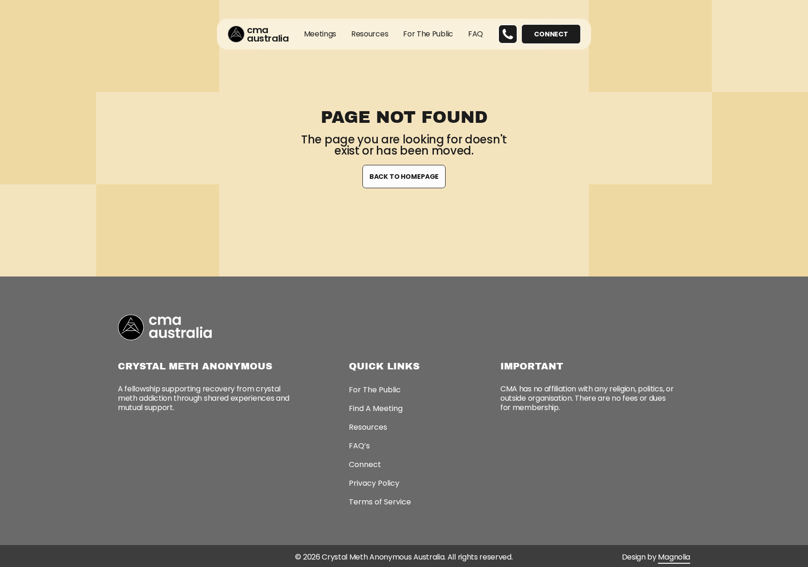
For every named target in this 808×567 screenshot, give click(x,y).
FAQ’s (359, 445)
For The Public (428, 33)
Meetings (319, 33)
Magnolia (674, 557)
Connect (365, 464)
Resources (369, 33)
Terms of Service (380, 501)
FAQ (475, 33)
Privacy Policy (374, 483)
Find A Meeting (376, 408)
